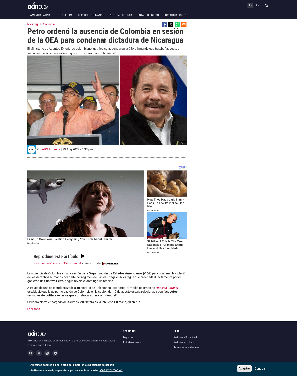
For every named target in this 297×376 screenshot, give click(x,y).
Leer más (33, 309)
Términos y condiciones (186, 347)
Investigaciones (175, 15)
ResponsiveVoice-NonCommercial (57, 263)
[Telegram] (55, 353)
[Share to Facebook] (164, 24)
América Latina (40, 15)
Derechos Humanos (91, 15)
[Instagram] (47, 353)
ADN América (51, 149)
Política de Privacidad (185, 337)
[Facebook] (31, 353)
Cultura (67, 15)
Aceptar (244, 368)
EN (257, 5)
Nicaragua (34, 24)
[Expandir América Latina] (56, 15)
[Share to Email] (183, 24)
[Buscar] (266, 5)
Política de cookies (184, 342)
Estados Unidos (148, 15)
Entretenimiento (132, 342)
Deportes (128, 337)
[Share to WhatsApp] (177, 24)
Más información (111, 370)
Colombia (48, 24)
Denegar (260, 368)
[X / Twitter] (39, 353)
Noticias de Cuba (121, 15)
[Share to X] (170, 24)
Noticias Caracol (167, 288)
